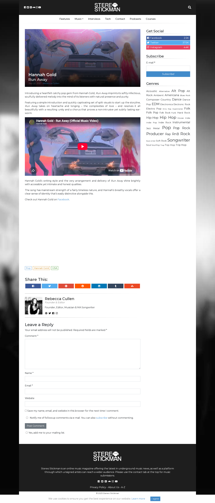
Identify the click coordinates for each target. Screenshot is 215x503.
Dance (177, 99)
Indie (187, 118)
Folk (187, 108)
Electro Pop (153, 108)
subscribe (101, 417)
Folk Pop (152, 112)
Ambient (159, 95)
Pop (166, 127)
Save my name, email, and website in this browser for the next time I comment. (73, 410)
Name (29, 373)
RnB (175, 134)
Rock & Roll (150, 141)
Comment (31, 336)
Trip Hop (181, 144)
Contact (120, 19)
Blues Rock (185, 95)
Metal (156, 128)
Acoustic (151, 91)
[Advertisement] (168, 195)
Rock (185, 133)
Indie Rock (164, 122)
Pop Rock (181, 128)
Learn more (138, 498)
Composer (153, 99)
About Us (113, 487)
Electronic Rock (181, 104)
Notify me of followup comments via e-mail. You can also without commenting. (81, 417)
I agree (155, 498)
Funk (173, 113)
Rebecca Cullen (51, 83)
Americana (172, 95)
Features (64, 19)
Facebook (63, 199)
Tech (108, 19)
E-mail (150, 62)
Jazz (148, 128)
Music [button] (78, 19)
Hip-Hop (152, 117)
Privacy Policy (98, 487)
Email (29, 385)
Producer (155, 133)
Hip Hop (168, 117)
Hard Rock (183, 112)
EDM (155, 104)
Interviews (94, 19)
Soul (148, 145)
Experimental (178, 109)
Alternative (164, 91)
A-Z (123, 487)
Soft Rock (161, 140)
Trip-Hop (170, 145)
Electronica (166, 104)
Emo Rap (167, 109)
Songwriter (178, 140)
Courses (151, 19)
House (181, 118)
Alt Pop (178, 91)
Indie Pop (151, 122)
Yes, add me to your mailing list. (47, 432)
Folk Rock (164, 112)
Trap (162, 145)
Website (29, 398)
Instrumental (181, 122)
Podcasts (135, 19)
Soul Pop (156, 145)
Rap (168, 134)
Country (166, 99)
